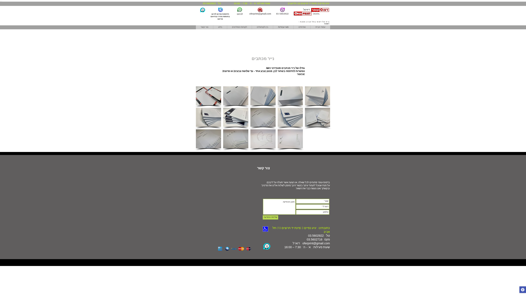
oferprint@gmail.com (260, 14)
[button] (208, 96)
